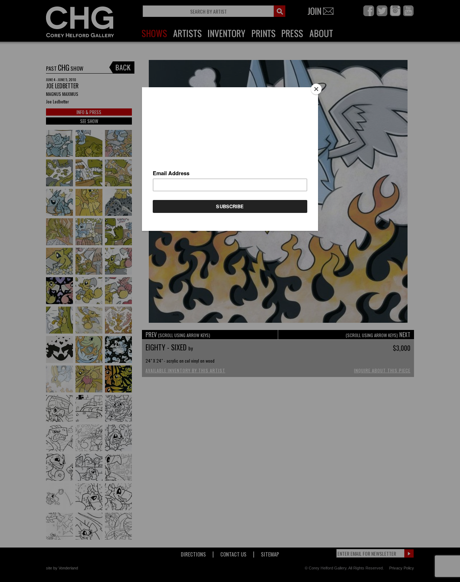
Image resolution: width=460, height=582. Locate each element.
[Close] (316, 89)
